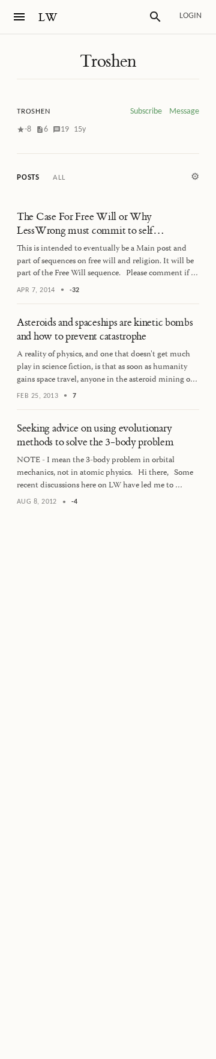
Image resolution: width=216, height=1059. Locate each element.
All (59, 178)
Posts (28, 178)
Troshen (108, 61)
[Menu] (19, 16)
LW (48, 17)
